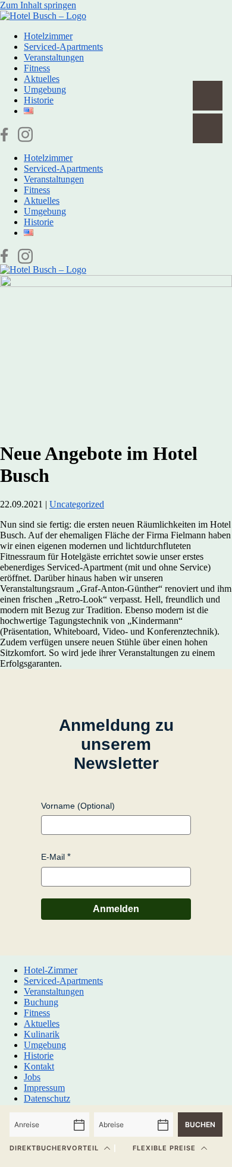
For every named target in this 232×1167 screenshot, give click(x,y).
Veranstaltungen (54, 57)
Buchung (41, 1002)
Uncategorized (76, 504)
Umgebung (45, 89)
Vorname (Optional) (78, 805)
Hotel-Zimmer (50, 970)
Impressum (44, 1088)
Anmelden (116, 909)
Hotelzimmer (48, 36)
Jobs (32, 1077)
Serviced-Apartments (63, 47)
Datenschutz (47, 1098)
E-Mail (53, 857)
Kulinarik (41, 1034)
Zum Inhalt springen (38, 5)
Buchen (200, 1124)
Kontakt (39, 1066)
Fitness (37, 68)
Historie (39, 100)
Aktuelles (41, 79)
